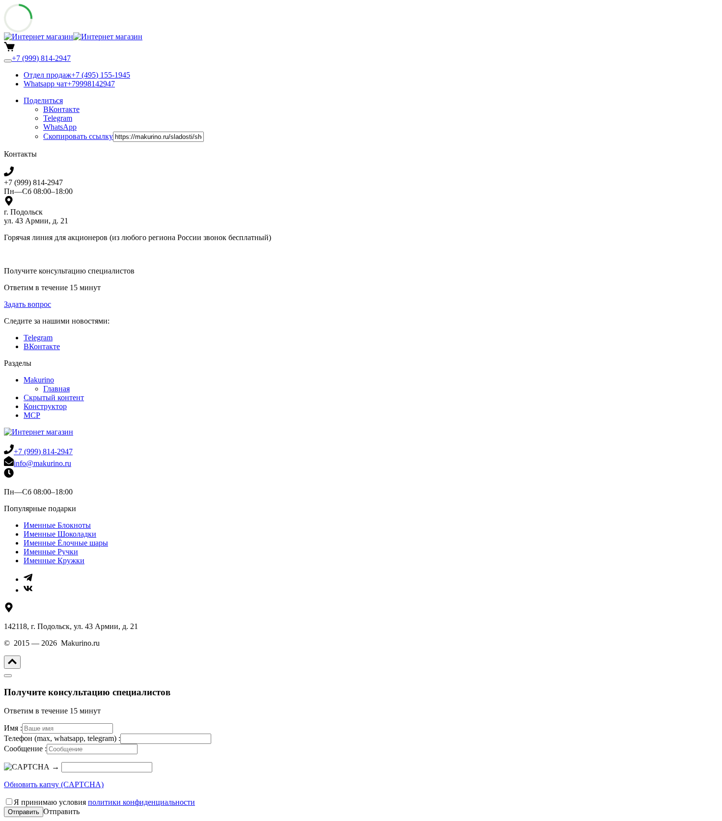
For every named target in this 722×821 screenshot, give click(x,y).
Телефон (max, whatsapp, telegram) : (62, 738)
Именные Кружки (54, 560)
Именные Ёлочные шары (66, 543)
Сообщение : (25, 748)
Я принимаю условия (104, 802)
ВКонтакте (42, 346)
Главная (56, 388)
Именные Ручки (51, 551)
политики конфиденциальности (141, 802)
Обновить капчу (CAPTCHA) (54, 784)
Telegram (38, 337)
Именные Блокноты (57, 525)
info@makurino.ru (42, 463)
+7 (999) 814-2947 (43, 451)
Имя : (13, 728)
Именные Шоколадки (60, 534)
